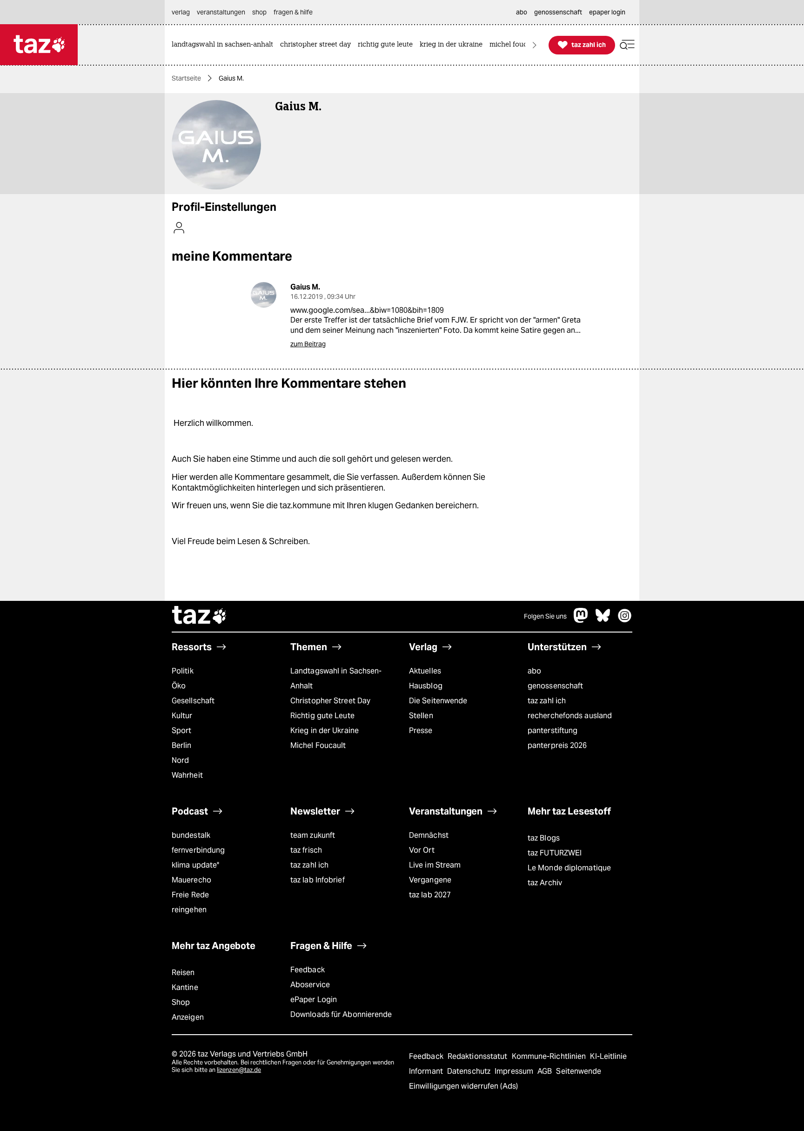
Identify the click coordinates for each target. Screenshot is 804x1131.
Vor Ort (422, 850)
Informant (427, 1071)
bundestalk (191, 835)
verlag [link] (181, 12)
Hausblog (425, 686)
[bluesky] (603, 620)
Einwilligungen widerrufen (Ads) (463, 1086)
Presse (421, 730)
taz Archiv (545, 883)
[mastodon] (581, 620)
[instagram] (624, 620)
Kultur (182, 715)
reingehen (189, 910)
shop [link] (259, 12)
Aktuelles (425, 671)
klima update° (195, 865)
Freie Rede (190, 895)
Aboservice (310, 985)
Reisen (183, 972)
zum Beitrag (308, 344)
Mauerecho (191, 880)
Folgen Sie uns (545, 616)
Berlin (182, 745)
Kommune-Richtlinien (550, 1056)
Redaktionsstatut (478, 1056)
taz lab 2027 (430, 895)
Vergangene (430, 880)
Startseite (186, 78)
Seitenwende (578, 1071)
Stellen (421, 715)
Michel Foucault (318, 745)
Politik (183, 671)
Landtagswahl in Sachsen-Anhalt (336, 678)
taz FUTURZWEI (555, 853)
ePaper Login (313, 999)
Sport (181, 730)
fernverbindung (198, 850)
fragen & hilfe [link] (293, 12)
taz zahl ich (547, 701)
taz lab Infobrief (317, 880)
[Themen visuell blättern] (534, 45)
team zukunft (312, 835)
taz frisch (306, 850)
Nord (180, 760)
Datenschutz (469, 1071)
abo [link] (521, 12)
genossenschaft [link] (558, 12)
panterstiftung (552, 730)
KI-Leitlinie (608, 1056)
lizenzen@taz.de (239, 1070)
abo (534, 671)
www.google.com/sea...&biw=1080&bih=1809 (367, 310)
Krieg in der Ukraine (324, 730)
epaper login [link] (607, 12)
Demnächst (429, 835)
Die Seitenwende (438, 701)
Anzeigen (188, 1017)
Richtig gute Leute (322, 715)
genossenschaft (555, 686)
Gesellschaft (193, 701)
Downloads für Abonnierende (341, 1014)
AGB (545, 1071)
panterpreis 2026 (557, 745)
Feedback (307, 970)
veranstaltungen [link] (221, 12)
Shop (181, 1002)
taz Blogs (544, 838)
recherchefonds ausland (570, 715)
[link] (225, 45)
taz (200, 616)
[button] (627, 45)
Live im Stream (435, 865)
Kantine (185, 987)
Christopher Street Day (330, 701)
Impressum (515, 1071)
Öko (179, 686)
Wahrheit (187, 775)
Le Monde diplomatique (569, 868)
